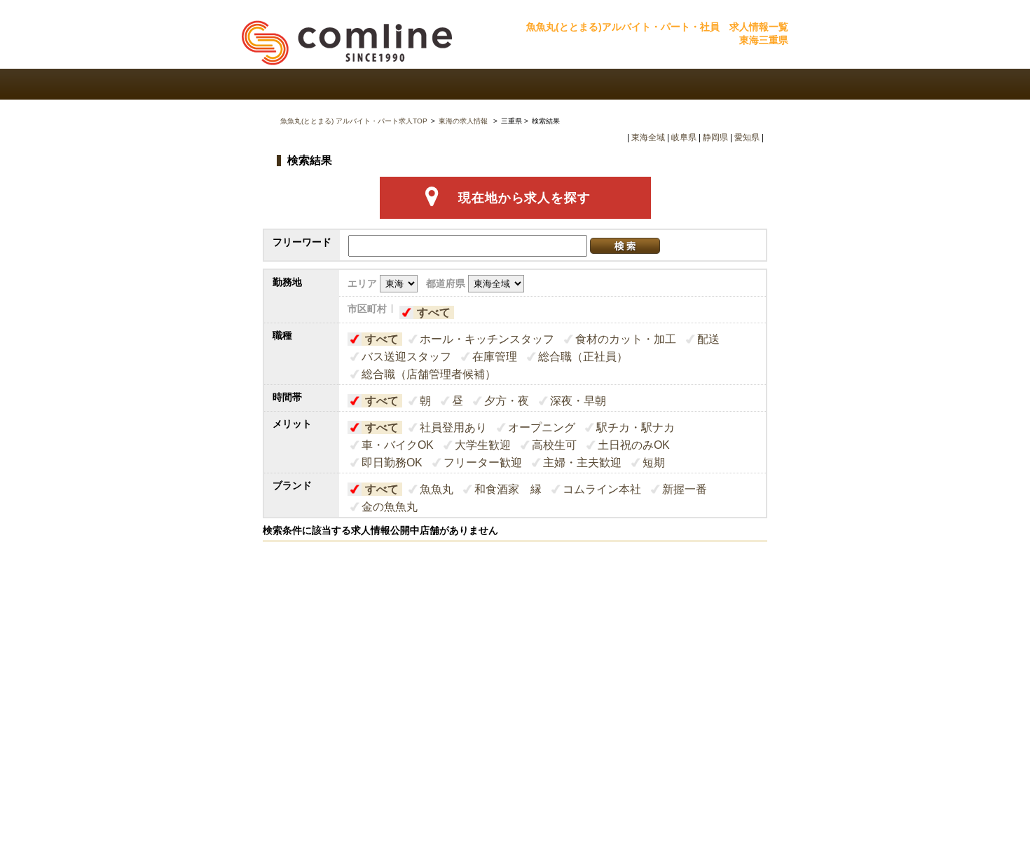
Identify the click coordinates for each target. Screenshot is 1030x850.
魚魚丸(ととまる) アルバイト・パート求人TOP (353, 121)
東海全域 (648, 137)
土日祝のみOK (634, 445)
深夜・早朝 (578, 401)
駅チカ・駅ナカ (635, 427)
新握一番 (684, 489)
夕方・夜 (506, 401)
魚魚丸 (436, 489)
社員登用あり (453, 427)
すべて (434, 312)
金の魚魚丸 (390, 507)
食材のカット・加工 (625, 339)
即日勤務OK (392, 462)
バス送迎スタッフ (406, 357)
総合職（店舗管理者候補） (429, 374)
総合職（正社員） (583, 357)
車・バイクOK (398, 445)
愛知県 (747, 137)
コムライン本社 (602, 489)
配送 (708, 339)
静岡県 (715, 137)
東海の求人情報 (464, 121)
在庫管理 (494, 357)
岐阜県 (683, 137)
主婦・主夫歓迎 (582, 462)
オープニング (541, 427)
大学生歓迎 (483, 445)
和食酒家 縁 (508, 489)
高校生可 (554, 445)
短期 (654, 462)
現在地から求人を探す (524, 198)
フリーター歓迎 (483, 462)
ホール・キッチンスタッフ (487, 339)
